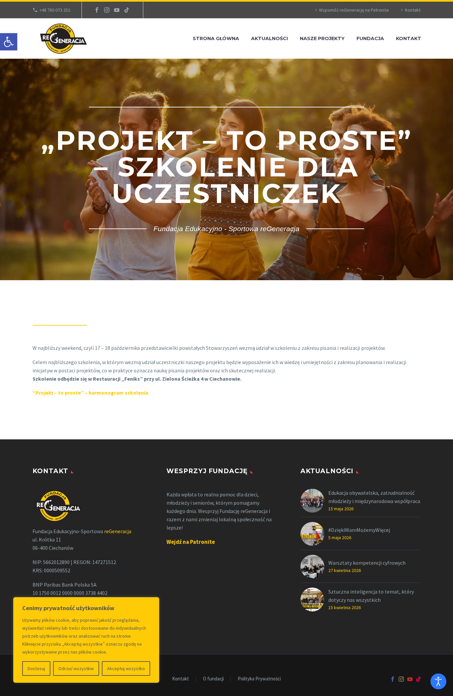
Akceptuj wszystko (126, 668)
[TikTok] (127, 10)
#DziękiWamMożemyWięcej (359, 530)
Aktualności (269, 38)
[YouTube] (117, 10)
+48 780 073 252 (54, 10)
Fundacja (370, 38)
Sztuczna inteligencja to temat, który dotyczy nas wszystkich (371, 595)
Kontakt (413, 10)
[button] (8, 41)
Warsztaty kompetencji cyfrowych (367, 562)
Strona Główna (216, 38)
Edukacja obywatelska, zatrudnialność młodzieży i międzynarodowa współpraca (374, 496)
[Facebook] (97, 10)
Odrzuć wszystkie (76, 668)
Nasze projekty (322, 38)
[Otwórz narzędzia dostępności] (438, 681)
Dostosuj (36, 668)
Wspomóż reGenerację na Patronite (354, 10)
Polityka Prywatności (259, 678)
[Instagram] (107, 10)
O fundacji (213, 678)
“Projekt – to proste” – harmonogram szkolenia (90, 392)
